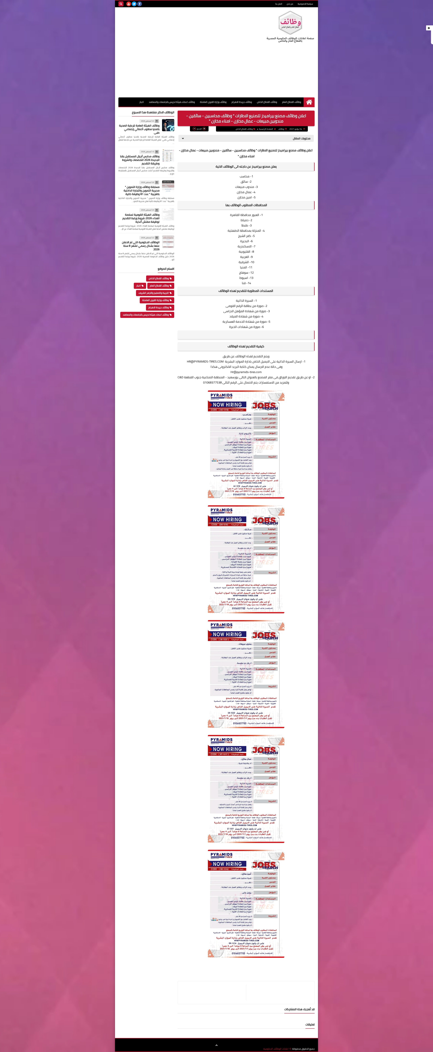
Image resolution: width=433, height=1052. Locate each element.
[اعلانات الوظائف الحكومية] (290, 27)
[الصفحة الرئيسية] (309, 102)
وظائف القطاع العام (291, 102)
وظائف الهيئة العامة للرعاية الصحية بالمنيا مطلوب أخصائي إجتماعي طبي (139, 129)
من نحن (290, 4)
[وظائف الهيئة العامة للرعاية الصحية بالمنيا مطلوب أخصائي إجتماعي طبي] (168, 125)
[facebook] (139, 4)
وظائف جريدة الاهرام (242, 102)
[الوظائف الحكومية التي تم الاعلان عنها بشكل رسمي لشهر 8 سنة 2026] (168, 242)
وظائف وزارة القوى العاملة (213, 102)
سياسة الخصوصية (305, 4)
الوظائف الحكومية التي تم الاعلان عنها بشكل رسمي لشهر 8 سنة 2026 (140, 246)
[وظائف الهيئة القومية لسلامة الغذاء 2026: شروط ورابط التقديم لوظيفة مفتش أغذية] (168, 214)
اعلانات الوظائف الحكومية (276, 1049)
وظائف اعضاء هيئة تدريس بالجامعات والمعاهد (172, 102)
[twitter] (134, 4)
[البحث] (120, 3)
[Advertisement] (216, 72)
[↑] (216, 1045)
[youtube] (128, 4)
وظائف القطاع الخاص (267, 102)
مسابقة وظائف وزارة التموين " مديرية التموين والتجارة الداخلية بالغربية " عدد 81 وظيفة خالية (141, 190)
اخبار (141, 102)
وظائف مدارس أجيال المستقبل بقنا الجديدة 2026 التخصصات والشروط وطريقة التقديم (139, 160)
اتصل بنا (278, 4)
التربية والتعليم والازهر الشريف (154, 293)
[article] (213, 993)
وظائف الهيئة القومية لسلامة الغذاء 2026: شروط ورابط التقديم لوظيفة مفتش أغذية (140, 218)
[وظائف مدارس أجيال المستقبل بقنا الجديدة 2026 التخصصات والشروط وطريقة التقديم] (168, 156)
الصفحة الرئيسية (266, 129)
